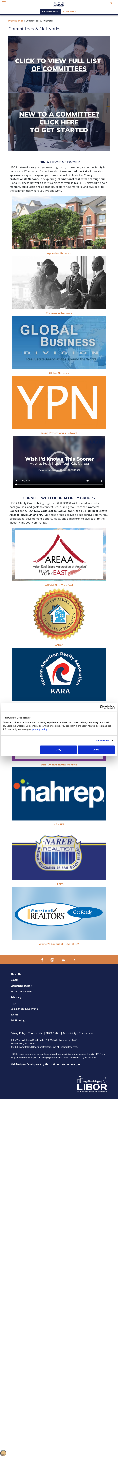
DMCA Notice (53, 1033)
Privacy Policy (18, 1033)
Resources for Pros (21, 991)
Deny (58, 749)
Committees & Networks (24, 1008)
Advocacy (16, 997)
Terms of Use (35, 1033)
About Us (16, 974)
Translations (86, 1033)
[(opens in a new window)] (42, 959)
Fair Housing (17, 1020)
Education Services (21, 985)
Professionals (50, 11)
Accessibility (70, 1033)
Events (14, 1014)
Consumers (69, 11)
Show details (102, 740)
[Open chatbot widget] (3, 1453)
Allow (96, 749)
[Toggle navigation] (4, 2)
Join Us (14, 980)
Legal (14, 1003)
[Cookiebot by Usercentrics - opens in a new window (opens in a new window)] (102, 707)
